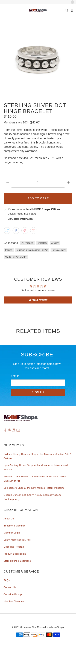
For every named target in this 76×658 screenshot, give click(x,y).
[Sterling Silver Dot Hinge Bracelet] (38, 58)
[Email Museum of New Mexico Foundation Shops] (18, 431)
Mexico (8, 250)
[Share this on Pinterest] (24, 230)
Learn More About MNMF (18, 539)
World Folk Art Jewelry (16, 257)
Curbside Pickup (13, 594)
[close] (72, 2)
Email (15, 375)
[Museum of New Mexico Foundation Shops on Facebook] (5, 431)
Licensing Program (14, 546)
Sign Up (38, 392)
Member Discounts (14, 601)
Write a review (38, 299)
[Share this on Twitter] (7, 230)
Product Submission (15, 553)
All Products (27, 243)
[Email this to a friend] (33, 230)
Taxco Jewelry (59, 250)
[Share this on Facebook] (16, 230)
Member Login (12, 532)
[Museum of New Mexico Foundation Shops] (38, 10)
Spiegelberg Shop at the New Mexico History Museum (34, 487)
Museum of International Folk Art (32, 250)
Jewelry (55, 243)
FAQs (7, 580)
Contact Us (10, 587)
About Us (9, 518)
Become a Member (14, 525)
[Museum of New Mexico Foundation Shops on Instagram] (13, 431)
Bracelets (42, 243)
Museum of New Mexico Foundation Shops (42, 627)
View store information (20, 219)
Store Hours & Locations (17, 560)
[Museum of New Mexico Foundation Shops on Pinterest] (9, 431)
